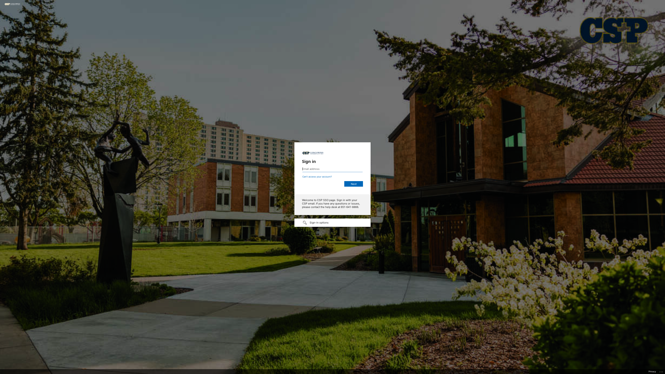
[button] (332, 223)
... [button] (661, 371)
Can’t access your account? (317, 176)
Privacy (652, 371)
